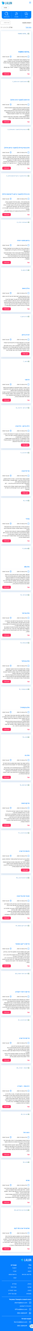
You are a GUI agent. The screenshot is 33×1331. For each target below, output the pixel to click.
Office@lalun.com (21, 1309)
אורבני (29, 1287)
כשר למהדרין (12, 1290)
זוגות (15, 1278)
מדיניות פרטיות (26, 1274)
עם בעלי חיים (12, 1294)
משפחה (28, 1294)
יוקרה (15, 1271)
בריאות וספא (12, 1274)
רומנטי (14, 1268)
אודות (29, 1268)
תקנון (29, 1271)
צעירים (14, 1284)
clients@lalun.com (21, 1303)
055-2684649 (22, 1313)
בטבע (29, 1290)
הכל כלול (14, 1287)
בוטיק (29, 1284)
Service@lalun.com (20, 1322)
